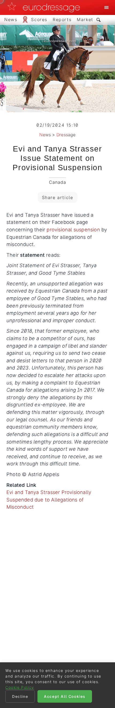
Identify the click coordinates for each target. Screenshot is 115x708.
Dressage (66, 134)
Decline (20, 696)
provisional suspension (73, 229)
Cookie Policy (19, 687)
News (45, 134)
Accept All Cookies (65, 696)
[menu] (106, 7)
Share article (57, 197)
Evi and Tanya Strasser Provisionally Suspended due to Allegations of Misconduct (48, 499)
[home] (45, 7)
